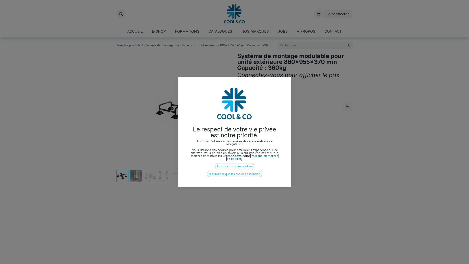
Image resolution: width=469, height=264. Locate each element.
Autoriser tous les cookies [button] (234, 166)
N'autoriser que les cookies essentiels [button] (234, 174)
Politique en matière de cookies (252, 157)
